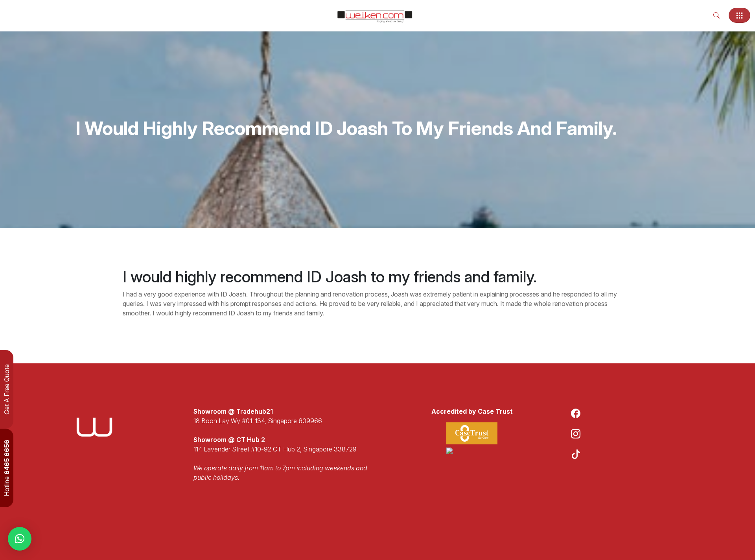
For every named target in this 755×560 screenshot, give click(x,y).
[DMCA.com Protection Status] (472, 451)
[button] (19, 539)
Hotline (7, 468)
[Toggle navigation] (739, 15)
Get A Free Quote (7, 389)
